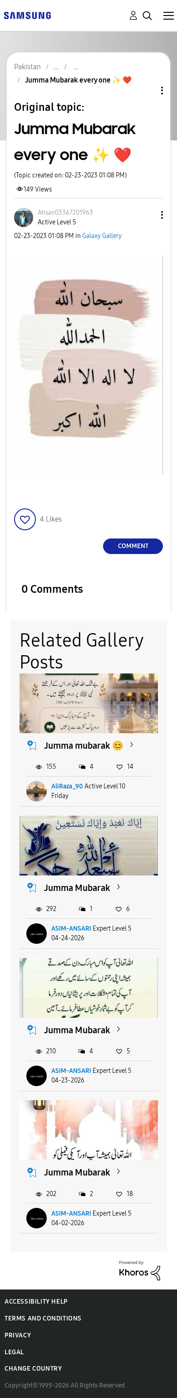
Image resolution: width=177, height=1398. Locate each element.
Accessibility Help (36, 1301)
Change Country (33, 1368)
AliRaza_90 (67, 786)
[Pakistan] (27, 14)
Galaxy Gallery (102, 236)
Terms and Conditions (43, 1318)
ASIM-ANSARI (71, 928)
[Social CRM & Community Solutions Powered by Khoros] (139, 1270)
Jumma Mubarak (77, 887)
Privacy (18, 1335)
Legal (14, 1352)
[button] (147, 215)
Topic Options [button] (146, 90)
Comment (133, 546)
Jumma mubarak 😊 (83, 745)
